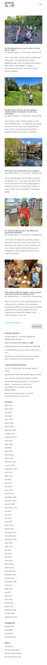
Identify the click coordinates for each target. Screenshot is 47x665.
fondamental (36, 52)
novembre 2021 (10, 575)
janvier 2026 (9, 426)
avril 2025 (8, 448)
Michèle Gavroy (13, 52)
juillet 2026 (9, 409)
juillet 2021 (9, 589)
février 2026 (9, 423)
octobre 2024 (10, 465)
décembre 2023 (10, 497)
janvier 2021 (9, 606)
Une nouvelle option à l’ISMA (30, 374)
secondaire (9, 633)
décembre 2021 (10, 571)
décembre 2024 (10, 462)
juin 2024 (8, 479)
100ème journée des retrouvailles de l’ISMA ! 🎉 (22, 346)
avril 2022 (8, 557)
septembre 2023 (11, 508)
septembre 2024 (11, 469)
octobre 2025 (10, 434)
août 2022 (8, 543)
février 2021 (9, 603)
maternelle (9, 630)
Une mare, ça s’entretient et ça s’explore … (23, 170)
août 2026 (8, 405)
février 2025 (9, 455)
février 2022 (9, 564)
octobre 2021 (10, 578)
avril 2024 (8, 486)
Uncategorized (10, 637)
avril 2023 (8, 518)
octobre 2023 (10, 504)
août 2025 (8, 441)
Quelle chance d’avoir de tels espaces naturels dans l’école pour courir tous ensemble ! (21, 112)
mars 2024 (9, 490)
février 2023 (9, 525)
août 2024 (8, 472)
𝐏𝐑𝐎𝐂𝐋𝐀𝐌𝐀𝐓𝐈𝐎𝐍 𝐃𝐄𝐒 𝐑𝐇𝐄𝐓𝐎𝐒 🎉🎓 (19, 343)
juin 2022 (8, 550)
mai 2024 (8, 483)
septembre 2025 (11, 437)
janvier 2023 (9, 529)
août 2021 (8, 585)
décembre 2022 (10, 532)
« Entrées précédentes (13, 323)
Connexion (9, 646)
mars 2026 (9, 419)
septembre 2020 (11, 617)
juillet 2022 (9, 546)
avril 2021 (8, 596)
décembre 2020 (10, 610)
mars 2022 (9, 560)
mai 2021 (8, 592)
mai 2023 (8, 515)
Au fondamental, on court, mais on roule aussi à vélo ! (22, 49)
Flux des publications (12, 650)
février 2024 (9, 493)
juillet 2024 (9, 476)
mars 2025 (9, 451)
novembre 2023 (10, 501)
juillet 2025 (9, 444)
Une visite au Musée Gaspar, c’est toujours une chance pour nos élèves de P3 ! (23, 293)
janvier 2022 (9, 568)
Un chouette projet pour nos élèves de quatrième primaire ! (21, 231)
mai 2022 (8, 553)
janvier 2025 (9, 458)
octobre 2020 (10, 613)
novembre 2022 (10, 536)
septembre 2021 (11, 582)
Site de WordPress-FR (13, 657)
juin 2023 (8, 511)
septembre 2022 (11, 539)
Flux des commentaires (13, 653)
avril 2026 (8, 416)
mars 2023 (9, 522)
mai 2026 (8, 412)
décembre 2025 (10, 430)
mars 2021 (9, 599)
